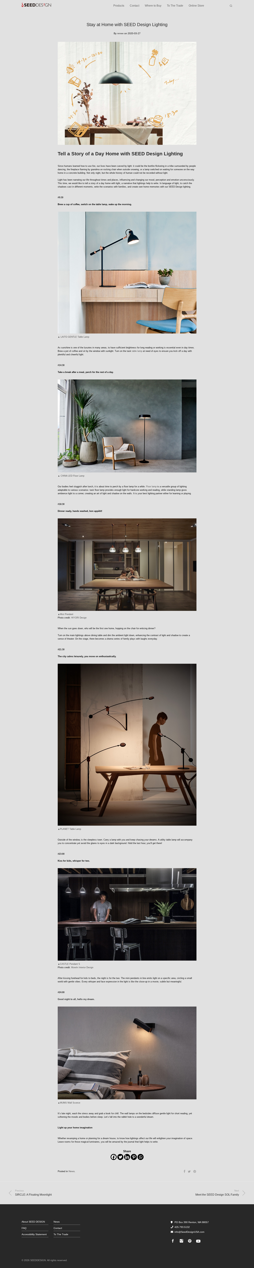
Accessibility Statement (34, 1234)
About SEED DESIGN (33, 1221)
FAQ (24, 1228)
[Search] (231, 6)
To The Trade (175, 5)
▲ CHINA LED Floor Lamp (71, 476)
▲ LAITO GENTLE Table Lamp (73, 337)
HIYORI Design (79, 617)
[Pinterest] (134, 1157)
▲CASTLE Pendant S (69, 964)
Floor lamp (151, 486)
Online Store (196, 5)
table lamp (137, 351)
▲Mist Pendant (65, 614)
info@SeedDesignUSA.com (189, 1232)
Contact (134, 5)
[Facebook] (114, 1157)
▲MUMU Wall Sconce (69, 1102)
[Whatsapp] (141, 1157)
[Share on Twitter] (189, 1171)
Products (118, 5)
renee (120, 33)
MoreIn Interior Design (82, 967)
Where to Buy (153, 5)
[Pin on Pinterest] (194, 1171)
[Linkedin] (127, 1157)
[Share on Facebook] (184, 1171)
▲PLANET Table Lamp (69, 829)
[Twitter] (120, 1157)
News (72, 1171)
